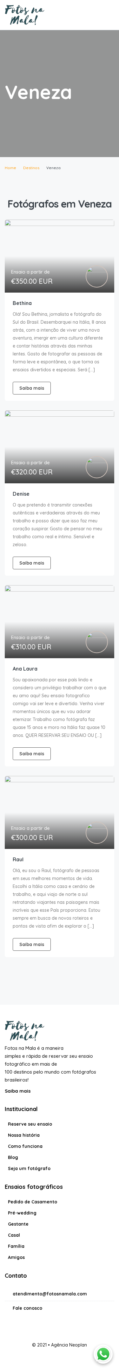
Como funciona (25, 1146)
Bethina (22, 303)
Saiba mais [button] (31, 388)
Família (16, 1246)
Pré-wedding (22, 1213)
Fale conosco (27, 1308)
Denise (21, 494)
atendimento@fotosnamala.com (50, 1294)
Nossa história (24, 1135)
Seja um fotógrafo (29, 1168)
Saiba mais (18, 1091)
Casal (14, 1235)
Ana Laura (25, 668)
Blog (13, 1157)
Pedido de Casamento (32, 1202)
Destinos (31, 167)
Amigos (16, 1257)
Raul (18, 859)
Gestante (18, 1224)
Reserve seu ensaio (30, 1124)
